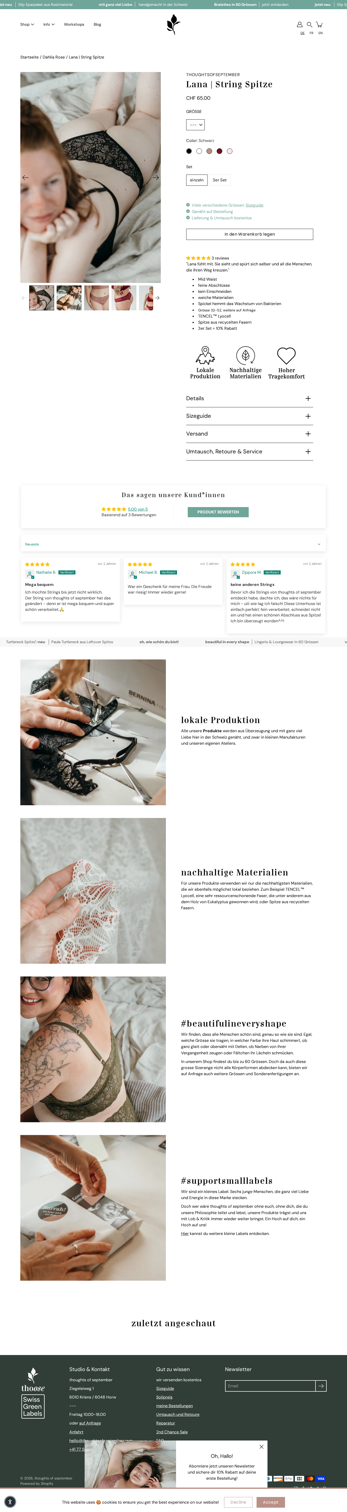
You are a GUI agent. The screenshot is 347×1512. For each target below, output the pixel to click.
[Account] (300, 24)
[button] (309, 24)
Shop (24, 24)
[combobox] (302, 33)
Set (189, 166)
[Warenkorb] (320, 24)
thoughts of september (53, 1478)
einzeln (197, 180)
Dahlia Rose (54, 57)
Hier (185, 1233)
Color (200, 140)
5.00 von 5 (138, 509)
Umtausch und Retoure (177, 1414)
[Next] (156, 177)
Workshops (74, 24)
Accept (270, 1502)
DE (303, 33)
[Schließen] (261, 1447)
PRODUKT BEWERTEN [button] (218, 512)
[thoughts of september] (174, 24)
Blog (97, 24)
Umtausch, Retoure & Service (224, 451)
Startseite (29, 57)
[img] (37, 564)
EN (321, 33)
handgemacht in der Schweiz (143, 4)
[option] (311, 33)
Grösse (194, 111)
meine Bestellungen (174, 1405)
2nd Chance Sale (172, 1432)
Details (195, 398)
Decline (238, 1502)
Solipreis (164, 1397)
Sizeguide (254, 205)
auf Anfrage (90, 1423)
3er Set (220, 180)
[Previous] (25, 177)
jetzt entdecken (251, 4)
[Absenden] (321, 1386)
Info (46, 24)
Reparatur (165, 1423)
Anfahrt (76, 1432)
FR (311, 33)
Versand (197, 433)
